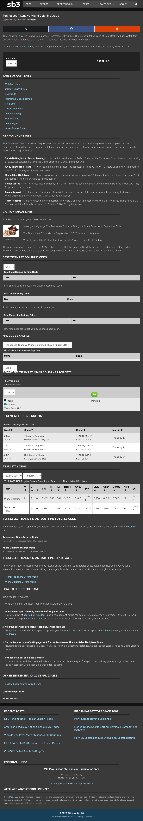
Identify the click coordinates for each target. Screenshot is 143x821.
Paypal (12, 633)
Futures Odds (12, 118)
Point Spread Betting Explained (92, 718)
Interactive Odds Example (18, 98)
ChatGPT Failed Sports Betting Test (25, 751)
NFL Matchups (12, 698)
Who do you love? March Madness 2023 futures (32, 735)
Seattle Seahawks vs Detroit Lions (23, 684)
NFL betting (28, 46)
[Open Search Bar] (134, 4)
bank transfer (112, 630)
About (123, 4)
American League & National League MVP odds (31, 726)
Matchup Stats (12, 84)
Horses (85, 4)
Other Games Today (15, 128)
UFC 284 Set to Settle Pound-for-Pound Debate (32, 743)
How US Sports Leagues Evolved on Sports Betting (104, 737)
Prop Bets (10, 103)
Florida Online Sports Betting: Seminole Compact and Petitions (106, 728)
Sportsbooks (65, 4)
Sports (44, 4)
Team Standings (13, 113)
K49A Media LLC (11, 797)
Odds (29, 4)
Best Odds (10, 94)
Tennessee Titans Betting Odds (21, 576)
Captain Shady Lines (16, 88)
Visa (62, 630)
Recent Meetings (14, 108)
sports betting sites (34, 614)
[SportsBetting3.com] (14, 4)
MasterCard (79, 630)
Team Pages (11, 123)
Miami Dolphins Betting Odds (20, 581)
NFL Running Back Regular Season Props (28, 718)
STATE (11, 58)
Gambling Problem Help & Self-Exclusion (71, 783)
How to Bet (104, 4)
